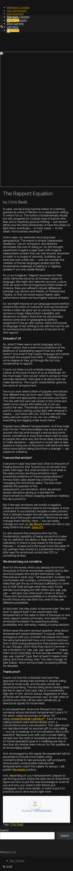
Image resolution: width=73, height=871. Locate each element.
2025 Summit (15, 14)
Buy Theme (17, 860)
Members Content (18, 7)
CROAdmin (42, 811)
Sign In (14, 30)
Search (4, 830)
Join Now (12, 27)
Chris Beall (16, 824)
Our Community (17, 10)
